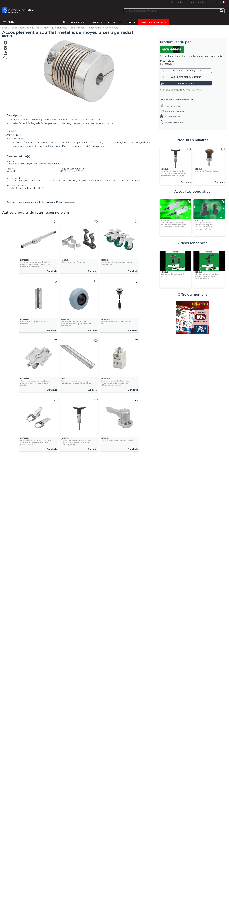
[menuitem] (4, 22)
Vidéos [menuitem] (131, 22)
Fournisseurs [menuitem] (77, 22)
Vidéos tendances (192, 243)
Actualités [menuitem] (114, 22)
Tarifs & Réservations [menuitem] (153, 22)
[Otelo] (192, 318)
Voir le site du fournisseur (186, 77)
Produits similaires (192, 140)
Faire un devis (186, 83)
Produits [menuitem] (96, 22)
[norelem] (192, 49)
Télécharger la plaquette (186, 71)
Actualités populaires (192, 191)
